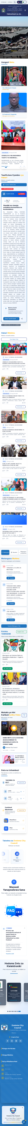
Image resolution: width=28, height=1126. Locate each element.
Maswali (4, 2)
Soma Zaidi (8, 166)
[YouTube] (20, 1041)
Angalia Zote (20, 631)
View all (24, 715)
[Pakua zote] (21, 791)
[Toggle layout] (22, 1107)
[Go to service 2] (9, 1011)
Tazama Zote (21, 782)
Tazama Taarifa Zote (10, 184)
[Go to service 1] (7, 1011)
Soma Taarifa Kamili (10, 318)
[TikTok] (16, 1041)
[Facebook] (7, 1041)
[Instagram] (12, 1041)
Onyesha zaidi (10, 953)
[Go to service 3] (10, 1011)
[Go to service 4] (12, 1011)
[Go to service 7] (17, 1011)
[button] (14, 941)
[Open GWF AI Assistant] (24, 1122)
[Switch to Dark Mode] (14, 2)
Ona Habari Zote (14, 339)
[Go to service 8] (19, 1011)
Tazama (12, 578)
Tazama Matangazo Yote (14, 626)
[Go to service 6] (15, 1011)
